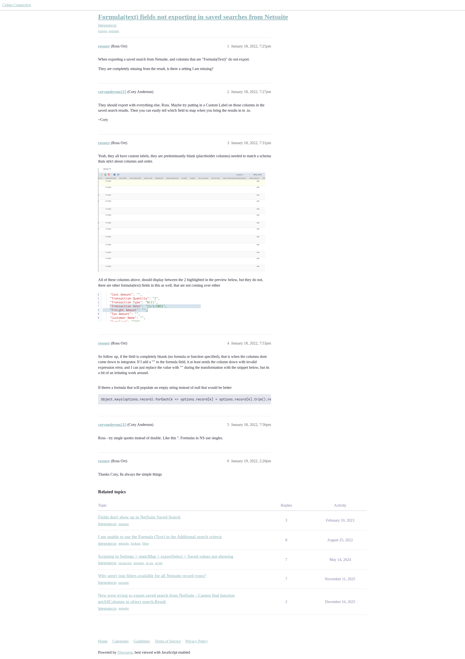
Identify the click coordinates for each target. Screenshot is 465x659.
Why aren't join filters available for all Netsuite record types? (152, 575)
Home (103, 641)
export (102, 31)
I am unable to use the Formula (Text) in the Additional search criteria (160, 536)
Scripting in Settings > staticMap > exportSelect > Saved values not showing (165, 556)
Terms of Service (168, 641)
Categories (120, 641)
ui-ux (149, 563)
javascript (125, 563)
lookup (135, 543)
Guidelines (141, 641)
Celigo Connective (16, 5)
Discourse (125, 652)
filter (145, 543)
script (159, 563)
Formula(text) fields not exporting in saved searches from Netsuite (193, 17)
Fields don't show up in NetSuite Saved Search (139, 517)
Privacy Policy (197, 641)
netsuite (114, 31)
